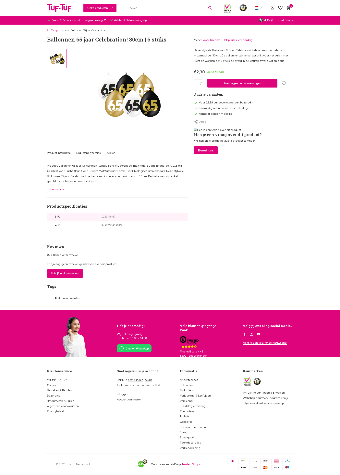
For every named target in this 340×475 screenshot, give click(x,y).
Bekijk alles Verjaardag (237, 40)
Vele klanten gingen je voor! (198, 328)
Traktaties (186, 390)
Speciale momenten (193, 427)
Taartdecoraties (190, 442)
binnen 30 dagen (224, 108)
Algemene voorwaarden (63, 406)
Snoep (184, 432)
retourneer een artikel (146, 385)
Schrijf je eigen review (65, 273)
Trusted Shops (283, 20)
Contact (52, 385)
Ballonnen (186, 385)
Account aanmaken (129, 399)
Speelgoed (187, 437)
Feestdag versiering (192, 406)
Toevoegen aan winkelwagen (242, 83)
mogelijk (215, 113)
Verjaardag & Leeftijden (195, 395)
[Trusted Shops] (243, 8)
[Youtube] (258, 334)
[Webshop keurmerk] (227, 8)
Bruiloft (184, 416)
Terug (54, 30)
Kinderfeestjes (189, 380)
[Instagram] (251, 334)
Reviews (110, 153)
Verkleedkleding (190, 448)
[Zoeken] (210, 8)
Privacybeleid (55, 411)
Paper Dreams (210, 40)
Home (63, 30)
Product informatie (59, 153)
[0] (288, 8)
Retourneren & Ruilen (60, 401)
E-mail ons (206, 150)
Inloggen (122, 394)
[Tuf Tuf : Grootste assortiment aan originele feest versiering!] (62, 8)
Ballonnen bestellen (67, 298)
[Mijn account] (272, 8)
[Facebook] (244, 334)
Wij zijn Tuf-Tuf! (57, 380)
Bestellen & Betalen (59, 390)
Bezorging (53, 395)
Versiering (186, 401)
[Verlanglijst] (280, 8)
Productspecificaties (88, 153)
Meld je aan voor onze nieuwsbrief (265, 342)
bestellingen (135, 380)
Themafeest (188, 411)
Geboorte (186, 421)
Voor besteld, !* (226, 102)
